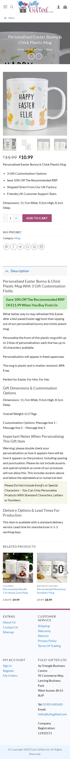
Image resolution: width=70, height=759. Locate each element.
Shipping (44, 626)
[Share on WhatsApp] (6, 247)
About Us (9, 622)
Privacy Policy (47, 641)
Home (20, 49)
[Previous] (9, 103)
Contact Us (10, 627)
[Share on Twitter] (20, 247)
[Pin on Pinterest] (34, 247)
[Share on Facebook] (13, 247)
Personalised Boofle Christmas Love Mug (15, 591)
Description (20, 271)
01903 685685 (53, 704)
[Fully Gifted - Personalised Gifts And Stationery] (35, 7)
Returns (43, 635)
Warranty (44, 631)
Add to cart (37, 218)
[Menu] (5, 6)
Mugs (49, 49)
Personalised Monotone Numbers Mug (51, 591)
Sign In (7, 665)
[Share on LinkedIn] (41, 247)
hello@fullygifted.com (52, 714)
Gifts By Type (35, 49)
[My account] (58, 7)
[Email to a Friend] (27, 247)
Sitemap (8, 632)
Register (8, 670)
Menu (11, 17)
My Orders (10, 675)
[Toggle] (6, 271)
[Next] (60, 103)
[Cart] (65, 7)
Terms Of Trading (49, 646)
